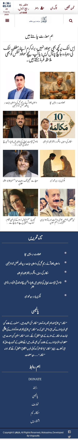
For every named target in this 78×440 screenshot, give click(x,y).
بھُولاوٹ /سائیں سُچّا (57, 102)
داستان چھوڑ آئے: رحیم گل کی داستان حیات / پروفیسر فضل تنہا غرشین (33, 263)
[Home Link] (39, 18)
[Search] (70, 19)
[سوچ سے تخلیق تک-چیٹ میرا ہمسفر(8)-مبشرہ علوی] (20, 163)
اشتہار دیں (35, 421)
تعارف (35, 404)
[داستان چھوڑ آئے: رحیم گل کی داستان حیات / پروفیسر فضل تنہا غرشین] (20, 85)
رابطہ (35, 387)
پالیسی (35, 395)
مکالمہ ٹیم (35, 412)
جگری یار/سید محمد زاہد (57, 180)
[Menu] (7, 20)
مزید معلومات (29, 355)
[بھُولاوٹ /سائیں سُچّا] (57, 85)
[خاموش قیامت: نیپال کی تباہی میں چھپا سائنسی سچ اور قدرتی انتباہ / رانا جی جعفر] (20, 124)
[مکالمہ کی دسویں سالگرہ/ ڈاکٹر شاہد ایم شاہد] (57, 124)
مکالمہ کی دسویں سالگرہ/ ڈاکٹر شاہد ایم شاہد (57, 141)
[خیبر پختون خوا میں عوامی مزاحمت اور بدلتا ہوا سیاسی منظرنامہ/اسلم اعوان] (57, 202)
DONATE (35, 379)
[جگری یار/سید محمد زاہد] (57, 163)
